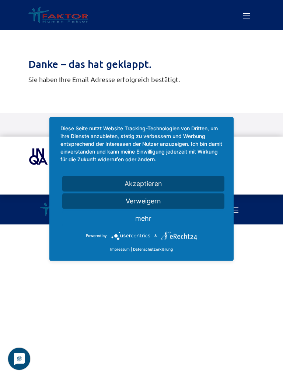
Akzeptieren (143, 184)
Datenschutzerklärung (153, 249)
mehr (143, 218)
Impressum (120, 249)
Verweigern (143, 201)
